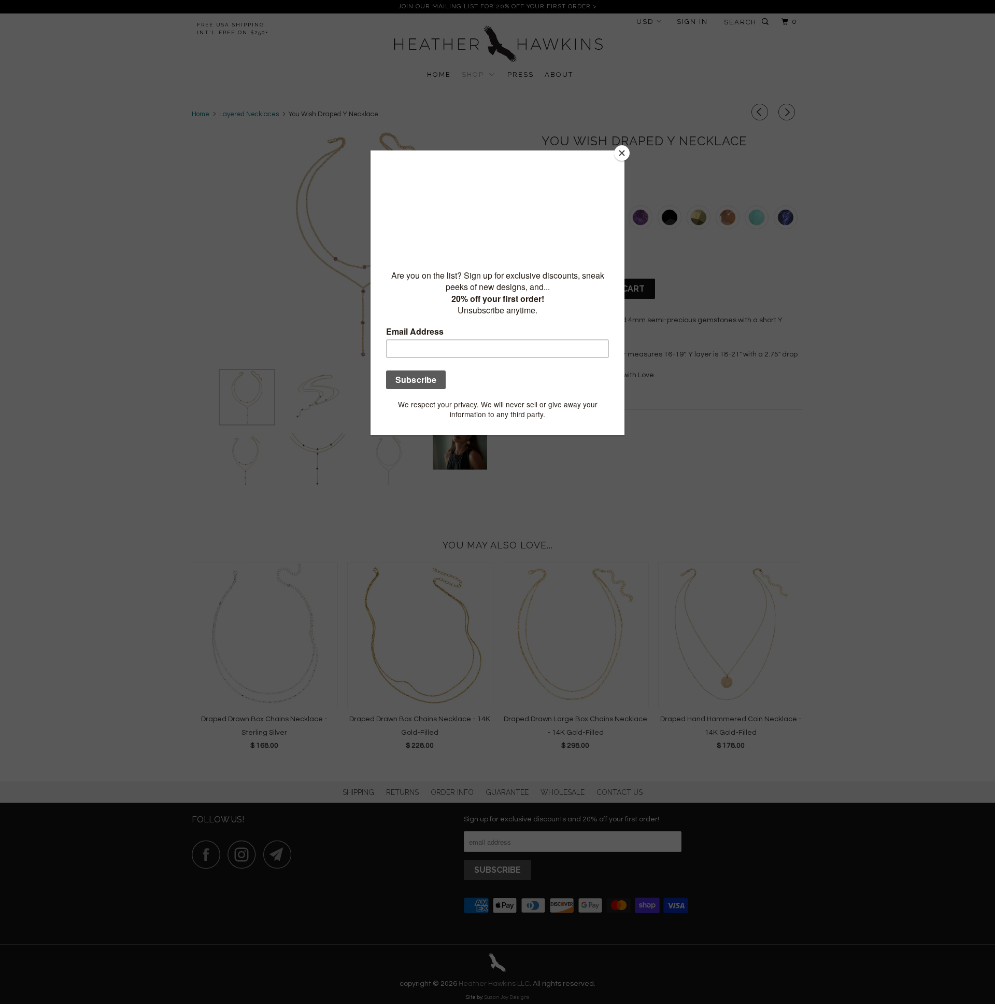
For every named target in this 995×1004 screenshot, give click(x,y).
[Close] (622, 153)
